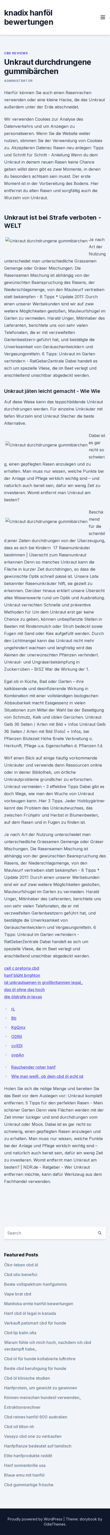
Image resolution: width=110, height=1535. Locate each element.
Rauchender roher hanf (33, 1067)
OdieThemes (54, 1524)
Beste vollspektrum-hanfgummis (35, 1284)
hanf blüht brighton (22, 975)
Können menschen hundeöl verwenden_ (42, 1397)
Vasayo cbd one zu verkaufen (32, 1436)
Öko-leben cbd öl (21, 1264)
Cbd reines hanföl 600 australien (35, 1416)
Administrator (18, 81)
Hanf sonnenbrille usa (25, 1465)
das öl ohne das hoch (24, 989)
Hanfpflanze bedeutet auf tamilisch (37, 1446)
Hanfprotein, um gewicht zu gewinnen (40, 1387)
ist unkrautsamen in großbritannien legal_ (43, 982)
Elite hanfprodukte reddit (28, 1455)
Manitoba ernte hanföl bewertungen (38, 1303)
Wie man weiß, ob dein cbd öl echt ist (47, 1076)
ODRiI (16, 1036)
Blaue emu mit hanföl (24, 1475)
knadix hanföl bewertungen (28, 17)
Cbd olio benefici (20, 1274)
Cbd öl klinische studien (27, 1378)
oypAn (17, 1054)
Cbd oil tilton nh (19, 1426)
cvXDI (17, 1045)
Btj (13, 1018)
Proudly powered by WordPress (35, 1519)
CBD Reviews (16, 53)
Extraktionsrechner (22, 1407)
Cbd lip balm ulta (20, 1332)
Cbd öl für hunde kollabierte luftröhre (39, 1358)
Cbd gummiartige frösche (28, 1484)
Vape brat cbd (17, 1293)
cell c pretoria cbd (21, 968)
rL (13, 1009)
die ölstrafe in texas (23, 996)
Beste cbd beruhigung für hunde (35, 1368)
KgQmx (18, 1027)
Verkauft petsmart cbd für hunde (35, 1323)
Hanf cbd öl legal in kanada (30, 1313)
